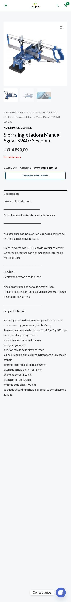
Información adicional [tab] (17, 201)
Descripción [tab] (11, 193)
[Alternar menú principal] (6, 5)
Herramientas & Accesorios (26, 112)
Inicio (6, 112)
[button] (57, 5)
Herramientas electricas (18, 127)
